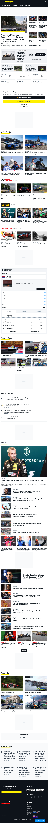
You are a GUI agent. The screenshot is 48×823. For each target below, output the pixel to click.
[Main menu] (2, 2)
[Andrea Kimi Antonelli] (6, 328)
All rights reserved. (30, 820)
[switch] (44, 307)
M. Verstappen (10, 325)
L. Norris (9, 322)
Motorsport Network (21, 820)
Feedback (28, 804)
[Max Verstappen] (6, 325)
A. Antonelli (9, 328)
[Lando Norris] (6, 322)
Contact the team (29, 808)
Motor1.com (4, 807)
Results (44, 292)
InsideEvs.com (4, 805)
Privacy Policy (30, 819)
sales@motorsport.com (31, 810)
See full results (35, 331)
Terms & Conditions (17, 819)
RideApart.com (4, 815)
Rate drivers (13, 331)
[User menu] (45, 2)
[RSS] (30, 107)
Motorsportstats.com (6, 813)
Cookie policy (24, 819)
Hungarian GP (10, 315)
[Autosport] (6, 228)
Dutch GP (8, 276)
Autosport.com (4, 811)
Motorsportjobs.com (5, 809)
